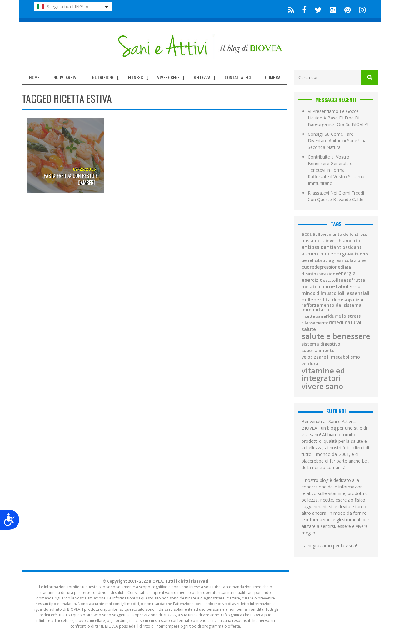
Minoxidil (312, 293)
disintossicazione (320, 274)
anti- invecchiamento (336, 241)
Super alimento (318, 350)
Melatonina (314, 287)
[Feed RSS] (291, 9)
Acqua (308, 234)
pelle (307, 299)
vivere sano (322, 386)
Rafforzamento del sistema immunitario (332, 307)
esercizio (312, 280)
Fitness (135, 77)
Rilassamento (315, 323)
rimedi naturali (345, 322)
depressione (327, 267)
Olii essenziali (354, 293)
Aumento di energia (325, 253)
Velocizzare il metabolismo (331, 357)
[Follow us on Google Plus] (333, 9)
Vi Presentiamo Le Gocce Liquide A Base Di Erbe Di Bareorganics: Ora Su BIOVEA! (338, 117)
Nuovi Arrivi (65, 77)
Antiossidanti (317, 247)
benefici (310, 260)
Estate (329, 280)
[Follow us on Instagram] (360, 9)
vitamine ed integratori (323, 374)
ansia (307, 241)
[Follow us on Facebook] (304, 9)
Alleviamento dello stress (341, 234)
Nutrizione (103, 77)
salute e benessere (336, 336)
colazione (355, 260)
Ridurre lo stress (343, 316)
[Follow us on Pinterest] (348, 9)
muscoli (330, 293)
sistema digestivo (321, 344)
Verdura (310, 363)
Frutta (358, 280)
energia (347, 273)
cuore (308, 267)
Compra (272, 77)
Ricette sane (314, 316)
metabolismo (344, 286)
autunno (358, 254)
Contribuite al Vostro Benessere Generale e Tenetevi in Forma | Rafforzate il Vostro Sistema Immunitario (336, 170)
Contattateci (238, 77)
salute (309, 329)
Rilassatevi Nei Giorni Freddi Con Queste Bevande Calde (336, 196)
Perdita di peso (331, 299)
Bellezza (202, 77)
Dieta (345, 267)
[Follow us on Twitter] (318, 9)
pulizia (356, 300)
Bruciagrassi (331, 260)
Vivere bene (168, 77)
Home (34, 77)
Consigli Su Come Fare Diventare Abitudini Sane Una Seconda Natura (337, 140)
